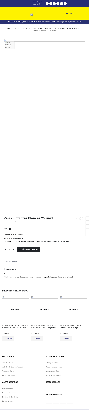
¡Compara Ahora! (75, 22)
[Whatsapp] (54, 3)
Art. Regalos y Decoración (23, 242)
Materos (80, 325)
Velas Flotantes (64, 242)
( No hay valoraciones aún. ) (23, 222)
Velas (54, 242)
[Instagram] (50, 3)
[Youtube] (65, 3)
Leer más (9, 338)
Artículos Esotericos (43, 242)
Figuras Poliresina (25, 325)
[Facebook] (47, 3)
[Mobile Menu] (14, 21)
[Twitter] (57, 3)
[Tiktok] (61, 3)
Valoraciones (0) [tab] (10, 261)
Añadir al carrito (30, 249)
